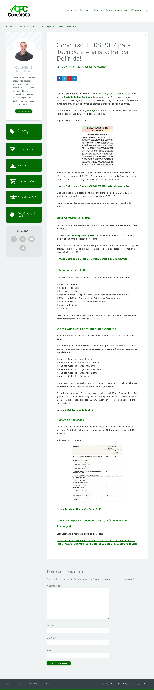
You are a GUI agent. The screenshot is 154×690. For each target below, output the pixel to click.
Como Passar (26, 149)
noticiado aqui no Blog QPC (81, 235)
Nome (52, 625)
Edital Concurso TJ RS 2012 (79, 410)
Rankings (23, 165)
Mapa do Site (115, 684)
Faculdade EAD (27, 197)
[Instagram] (22, 248)
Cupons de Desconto (118, 10)
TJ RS (70, 277)
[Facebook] (14, 239)
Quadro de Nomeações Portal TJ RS (83, 509)
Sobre (99, 10)
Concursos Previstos (96, 67)
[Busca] (145, 8)
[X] (22, 239)
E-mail (52, 638)
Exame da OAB (27, 181)
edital (90, 277)
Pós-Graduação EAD (27, 214)
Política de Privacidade (132, 684)
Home (73, 10)
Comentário (55, 586)
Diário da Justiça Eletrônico (78, 97)
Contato (86, 10)
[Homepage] (19, 10)
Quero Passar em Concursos (17, 684)
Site (50, 650)
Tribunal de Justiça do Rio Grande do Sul (111, 93)
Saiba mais (22, 111)
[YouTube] (31, 239)
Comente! (76, 67)
